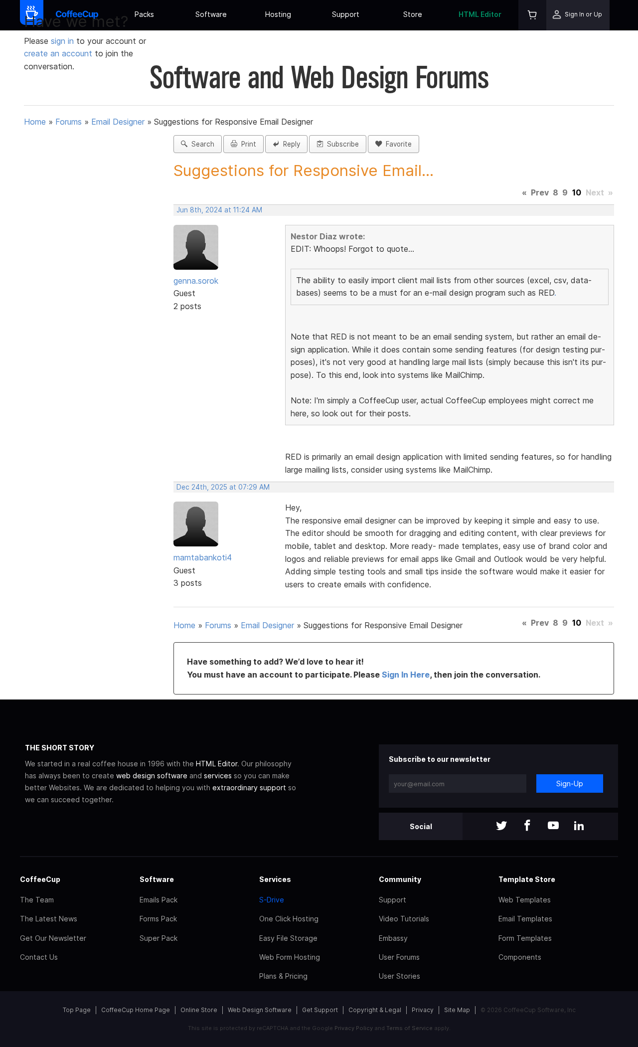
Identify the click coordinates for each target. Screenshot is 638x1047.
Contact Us (39, 957)
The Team (37, 899)
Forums (68, 122)
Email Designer (118, 122)
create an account (58, 53)
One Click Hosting (289, 918)
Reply (289, 144)
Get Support (320, 1010)
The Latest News (48, 918)
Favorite (397, 144)
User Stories (399, 976)
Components (519, 957)
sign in (63, 41)
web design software (151, 775)
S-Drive (271, 899)
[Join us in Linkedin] (579, 826)
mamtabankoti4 (202, 557)
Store (412, 14)
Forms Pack (158, 918)
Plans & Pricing (283, 976)
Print (246, 144)
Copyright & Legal (374, 1010)
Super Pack (158, 938)
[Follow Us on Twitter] (501, 826)
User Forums (399, 957)
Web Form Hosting (289, 957)
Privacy (423, 1010)
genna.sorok (195, 281)
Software (211, 14)
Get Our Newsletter (53, 938)
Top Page (77, 1010)
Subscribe (341, 144)
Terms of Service (409, 1028)
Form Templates (525, 938)
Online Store (198, 1010)
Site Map (457, 1010)
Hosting (278, 14)
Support (345, 14)
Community (400, 879)
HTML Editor (480, 14)
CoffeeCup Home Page (135, 1010)
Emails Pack (158, 899)
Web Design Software (260, 1010)
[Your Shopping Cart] (532, 15)
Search (200, 144)
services (218, 775)
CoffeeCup (40, 879)
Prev (540, 192)
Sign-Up (569, 783)
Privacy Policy (353, 1028)
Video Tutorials (404, 918)
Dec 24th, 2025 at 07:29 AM (223, 487)
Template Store (526, 879)
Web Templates (524, 899)
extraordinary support (249, 787)
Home (35, 122)
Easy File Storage (288, 938)
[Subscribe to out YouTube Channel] (553, 826)
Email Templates (525, 918)
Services (275, 879)
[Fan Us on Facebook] (527, 826)
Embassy (393, 938)
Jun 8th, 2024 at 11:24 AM (219, 210)
